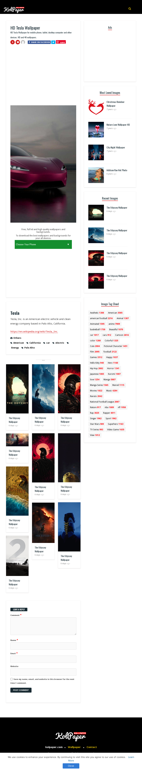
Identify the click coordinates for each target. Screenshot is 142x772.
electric (59, 343)
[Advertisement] (43, 76)
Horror (113, 368)
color (95, 340)
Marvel (118, 385)
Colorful (111, 340)
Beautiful (116, 329)
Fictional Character (115, 346)
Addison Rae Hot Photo (116, 170)
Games (96, 357)
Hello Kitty (97, 363)
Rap (94, 413)
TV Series (96, 429)
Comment (15, 615)
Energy (15, 347)
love (94, 379)
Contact (92, 747)
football (110, 352)
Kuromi (114, 374)
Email (14, 653)
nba (109, 407)
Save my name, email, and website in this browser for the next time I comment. (42, 681)
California (35, 343)
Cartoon (122, 335)
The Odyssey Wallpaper (14, 420)
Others (17, 338)
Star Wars (97, 424)
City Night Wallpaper (115, 147)
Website (14, 666)
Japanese (97, 374)
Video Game (115, 429)
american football (101, 318)
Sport (111, 418)
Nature (95, 407)
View (95, 435)
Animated (97, 324)
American (18, 343)
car (48, 343)
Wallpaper (74, 747)
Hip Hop (96, 368)
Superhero (115, 424)
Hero (113, 363)
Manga (110, 379)
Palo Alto (29, 347)
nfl (122, 407)
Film (94, 352)
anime (114, 324)
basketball (97, 329)
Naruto (96, 396)
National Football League (104, 402)
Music (111, 390)
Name (14, 640)
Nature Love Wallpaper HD (118, 124)
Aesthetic (97, 313)
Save (62, 42)
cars (107, 335)
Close (71, 765)
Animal (123, 318)
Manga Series (99, 385)
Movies (96, 390)
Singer (95, 418)
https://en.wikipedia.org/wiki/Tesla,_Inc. (34, 331)
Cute (95, 346)
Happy (112, 357)
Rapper (109, 413)
